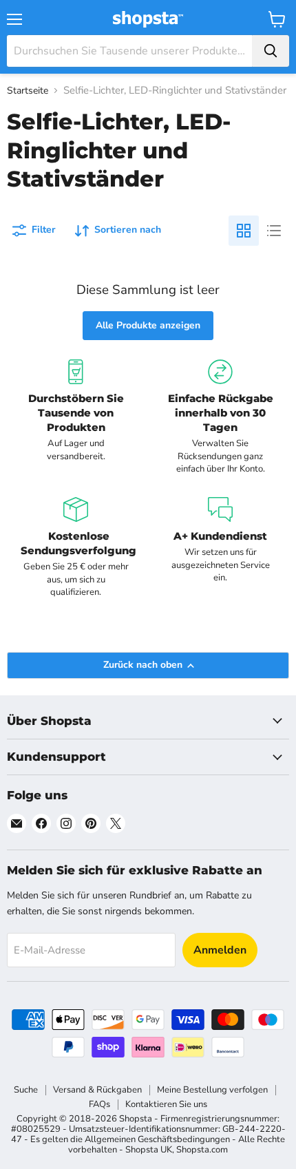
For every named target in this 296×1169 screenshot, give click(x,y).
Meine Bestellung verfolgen (212, 1090)
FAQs (99, 1104)
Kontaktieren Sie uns (166, 1104)
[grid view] (244, 230)
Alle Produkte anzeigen (148, 325)
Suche (26, 1090)
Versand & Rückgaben (97, 1090)
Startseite (27, 90)
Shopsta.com (202, 1150)
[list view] (274, 230)
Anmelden (219, 950)
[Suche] (270, 51)
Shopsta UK (148, 1150)
